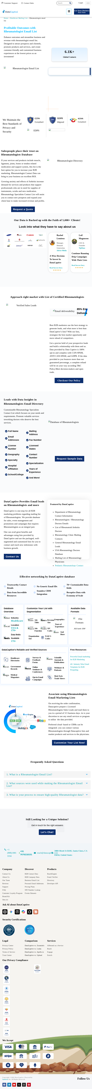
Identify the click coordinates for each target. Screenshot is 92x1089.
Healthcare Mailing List (19, 18)
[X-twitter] (19, 1085)
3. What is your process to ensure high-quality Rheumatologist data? (45, 794)
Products (51, 869)
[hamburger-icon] (88, 3)
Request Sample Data (69, 458)
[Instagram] (24, 1085)
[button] (47, 774)
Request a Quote (23, 209)
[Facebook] (4, 1085)
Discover (29, 869)
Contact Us (12, 556)
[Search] (70, 3)
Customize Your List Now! (69, 742)
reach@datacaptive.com (47, 853)
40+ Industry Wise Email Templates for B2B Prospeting (79, 667)
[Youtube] (14, 1085)
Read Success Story (56, 268)
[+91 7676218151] (26, 853)
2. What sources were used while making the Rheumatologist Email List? (44, 784)
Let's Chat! (47, 832)
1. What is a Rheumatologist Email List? (29, 774)
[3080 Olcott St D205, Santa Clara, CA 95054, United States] (52, 853)
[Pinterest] (29, 1085)
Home (6, 18)
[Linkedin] (9, 1085)
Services (51, 940)
